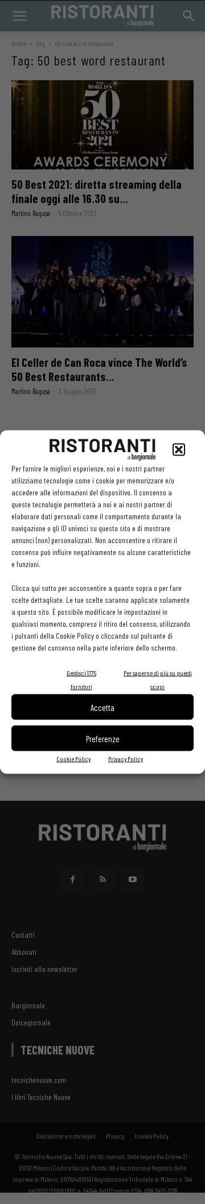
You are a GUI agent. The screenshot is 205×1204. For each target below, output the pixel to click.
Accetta (102, 707)
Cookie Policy (73, 759)
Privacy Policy (125, 759)
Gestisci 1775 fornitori (81, 679)
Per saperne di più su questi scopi (158, 679)
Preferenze (103, 738)
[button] (178, 450)
